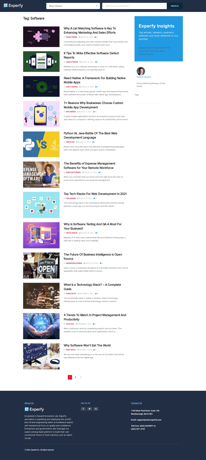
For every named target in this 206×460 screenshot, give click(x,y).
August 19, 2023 (87, 62)
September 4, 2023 (86, 294)
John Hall (70, 324)
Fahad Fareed (71, 37)
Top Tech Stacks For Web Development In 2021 (95, 194)
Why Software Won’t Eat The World (87, 345)
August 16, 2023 (86, 37)
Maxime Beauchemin (74, 263)
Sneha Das (70, 142)
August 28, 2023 (87, 233)
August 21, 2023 (87, 87)
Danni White (71, 294)
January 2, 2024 (85, 350)
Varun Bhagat (72, 233)
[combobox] (73, 6)
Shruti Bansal (72, 87)
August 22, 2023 (84, 142)
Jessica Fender (72, 62)
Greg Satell (71, 350)
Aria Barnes (71, 112)
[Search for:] (135, 6)
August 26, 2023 (85, 198)
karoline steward (73, 172)
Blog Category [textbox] (55, 6)
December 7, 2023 (84, 324)
